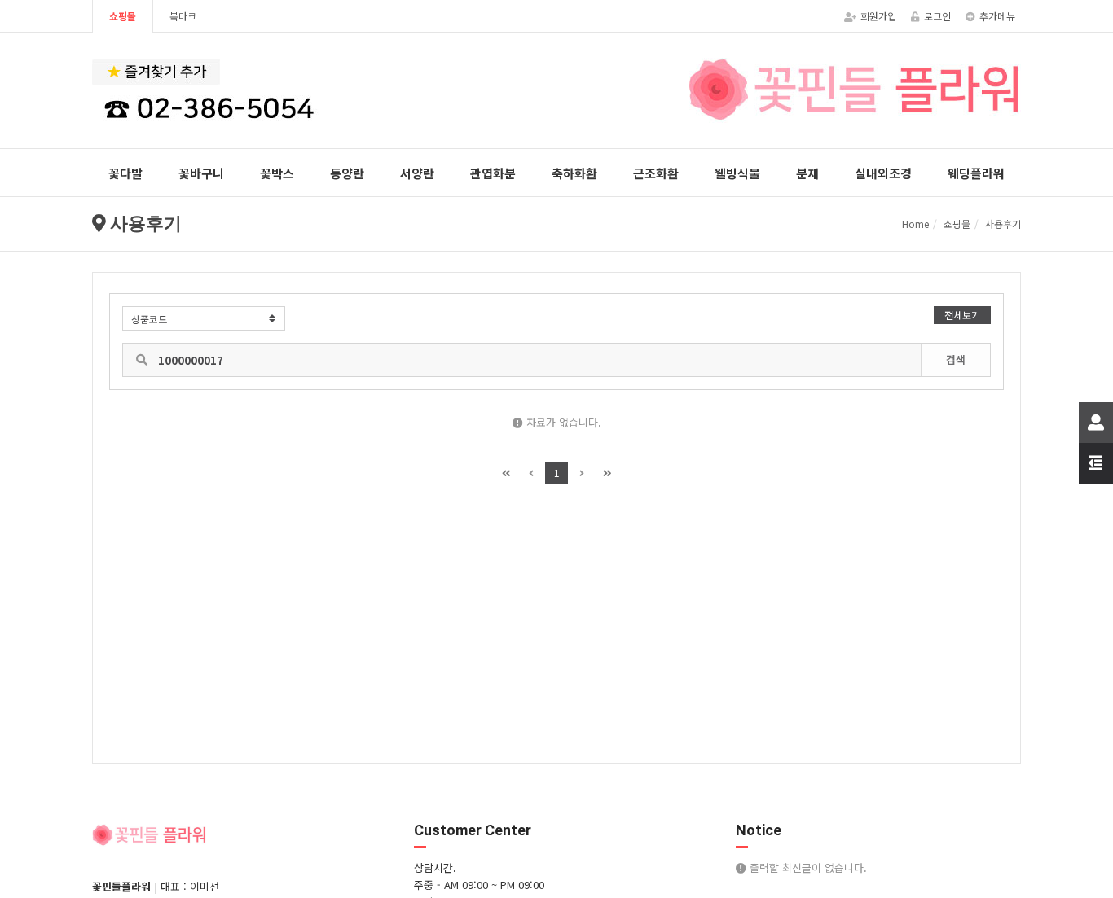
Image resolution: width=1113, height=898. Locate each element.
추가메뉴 (997, 16)
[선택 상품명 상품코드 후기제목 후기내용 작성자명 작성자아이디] (203, 318)
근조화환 (656, 173)
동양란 (347, 173)
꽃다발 (125, 173)
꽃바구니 (201, 173)
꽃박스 (277, 173)
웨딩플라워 (976, 173)
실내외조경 (883, 173)
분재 (807, 173)
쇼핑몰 (122, 16)
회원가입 (878, 16)
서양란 (417, 173)
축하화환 (574, 173)
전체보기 (962, 315)
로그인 (937, 16)
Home (915, 223)
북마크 (182, 16)
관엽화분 (493, 173)
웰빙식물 (737, 173)
